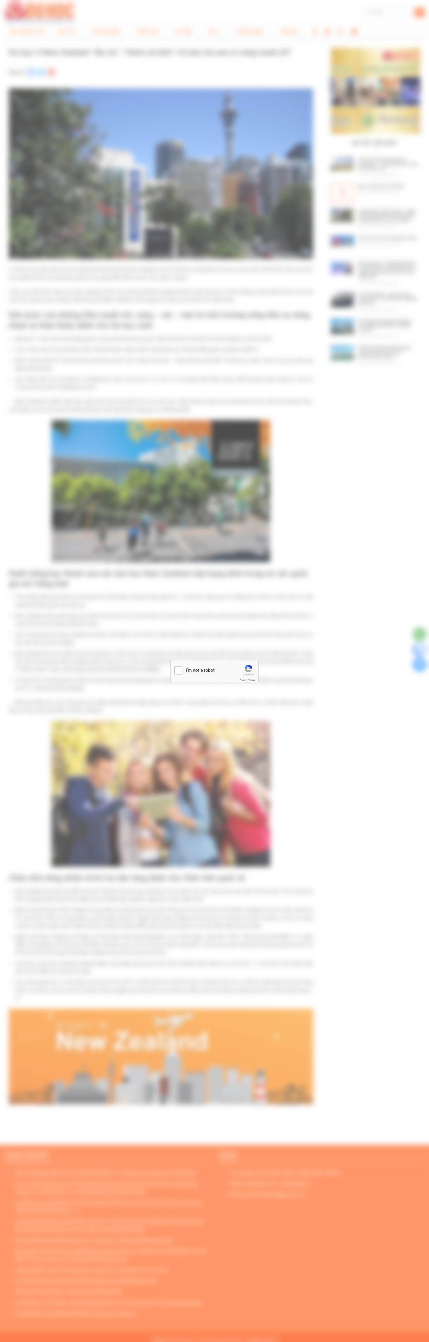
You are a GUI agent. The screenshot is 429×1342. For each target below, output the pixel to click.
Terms (251, 679)
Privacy (243, 679)
